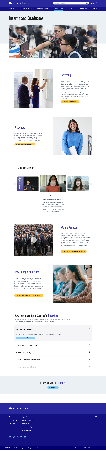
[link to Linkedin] (10, 437)
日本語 (93, 3)
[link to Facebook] (21, 437)
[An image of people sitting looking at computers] (72, 284)
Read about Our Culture (24, 338)
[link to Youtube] (25, 437)
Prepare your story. (24, 352)
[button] (16, 8)
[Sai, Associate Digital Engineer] (28, 183)
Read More (52, 387)
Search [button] (87, 3)
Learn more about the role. (27, 345)
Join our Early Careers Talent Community (28, 295)
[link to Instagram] (14, 437)
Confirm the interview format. (28, 359)
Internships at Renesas (69, 101)
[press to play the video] (53, 183)
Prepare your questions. (26, 367)
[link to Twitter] (17, 437)
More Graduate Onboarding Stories (72, 251)
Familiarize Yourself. (24, 329)
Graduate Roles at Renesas (24, 144)
